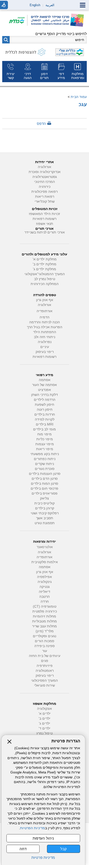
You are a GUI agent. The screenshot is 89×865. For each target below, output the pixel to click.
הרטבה (44, 596)
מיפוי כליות (44, 439)
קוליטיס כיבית (44, 503)
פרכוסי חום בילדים (44, 488)
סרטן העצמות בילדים (44, 474)
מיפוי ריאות (44, 449)
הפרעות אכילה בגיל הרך (44, 327)
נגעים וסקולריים (44, 636)
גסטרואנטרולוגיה (44, 177)
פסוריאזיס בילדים (45, 493)
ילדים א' (45, 713)
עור (44, 651)
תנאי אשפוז (44, 224)
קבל (63, 849)
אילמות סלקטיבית (44, 562)
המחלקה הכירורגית (45, 284)
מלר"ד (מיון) (45, 631)
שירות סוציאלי (44, 685)
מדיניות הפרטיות (32, 828)
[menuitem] (78, 71)
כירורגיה (44, 187)
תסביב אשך (44, 518)
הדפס (41, 123)
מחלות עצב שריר (44, 626)
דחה (23, 849)
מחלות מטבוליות (44, 621)
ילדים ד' (44, 728)
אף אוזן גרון (44, 300)
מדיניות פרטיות (43, 857)
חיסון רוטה (44, 409)
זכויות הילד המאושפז (44, 214)
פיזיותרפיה (45, 666)
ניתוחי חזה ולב (44, 337)
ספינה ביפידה (44, 646)
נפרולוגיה (44, 342)
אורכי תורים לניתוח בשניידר (44, 232)
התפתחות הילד (44, 332)
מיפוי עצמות (44, 444)
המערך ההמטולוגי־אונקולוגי (44, 274)
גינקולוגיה (45, 582)
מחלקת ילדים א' (45, 259)
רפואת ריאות (44, 196)
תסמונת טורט (45, 523)
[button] (6, 39)
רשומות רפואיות (44, 219)
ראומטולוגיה (45, 671)
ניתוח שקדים (44, 464)
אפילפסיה (44, 577)
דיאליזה (44, 592)
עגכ (83, 104)
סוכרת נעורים (44, 469)
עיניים (44, 347)
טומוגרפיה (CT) (44, 606)
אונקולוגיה (44, 709)
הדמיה (44, 317)
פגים (44, 661)
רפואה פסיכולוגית (44, 191)
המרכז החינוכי (44, 182)
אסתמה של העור (44, 385)
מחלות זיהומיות (44, 616)
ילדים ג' (44, 723)
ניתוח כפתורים (44, 459)
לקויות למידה (44, 419)
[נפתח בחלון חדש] (18, 21)
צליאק (44, 498)
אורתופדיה (44, 311)
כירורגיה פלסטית (44, 611)
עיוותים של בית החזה (44, 656)
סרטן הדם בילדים (45, 479)
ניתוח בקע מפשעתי (44, 454)
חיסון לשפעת (44, 404)
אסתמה (44, 380)
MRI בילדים (44, 424)
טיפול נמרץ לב (44, 279)
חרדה (45, 601)
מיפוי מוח (44, 434)
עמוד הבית (79, 97)
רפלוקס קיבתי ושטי (45, 513)
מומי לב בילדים (44, 429)
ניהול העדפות (43, 838)
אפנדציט (44, 390)
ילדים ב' (44, 718)
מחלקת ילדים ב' (44, 264)
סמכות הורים (44, 641)
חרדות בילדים (44, 414)
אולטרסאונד (45, 547)
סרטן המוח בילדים (44, 483)
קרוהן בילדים (44, 508)
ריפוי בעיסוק (45, 352)
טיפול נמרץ (44, 733)
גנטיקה (45, 587)
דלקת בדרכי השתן (44, 395)
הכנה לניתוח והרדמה (44, 322)
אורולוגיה (44, 167)
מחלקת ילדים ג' (44, 269)
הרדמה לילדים (44, 400)
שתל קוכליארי (45, 201)
